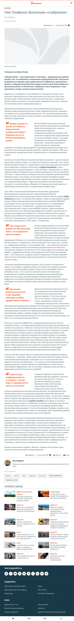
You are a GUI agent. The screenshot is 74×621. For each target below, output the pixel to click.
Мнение (7, 8)
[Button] (48, 25)
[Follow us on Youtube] (15, 573)
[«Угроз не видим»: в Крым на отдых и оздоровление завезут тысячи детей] (43, 534)
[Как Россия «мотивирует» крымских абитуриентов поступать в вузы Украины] (9, 507)
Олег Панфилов (9, 17)
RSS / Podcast (42, 590)
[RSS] (37, 573)
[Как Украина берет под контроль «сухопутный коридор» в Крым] (9, 494)
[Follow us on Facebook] (6, 573)
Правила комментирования (14, 608)
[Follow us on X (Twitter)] (11, 573)
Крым (18, 543)
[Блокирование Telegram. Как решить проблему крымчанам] (43, 545)
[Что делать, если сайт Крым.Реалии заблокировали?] (43, 556)
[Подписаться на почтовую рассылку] (46, 573)
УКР (45, 618)
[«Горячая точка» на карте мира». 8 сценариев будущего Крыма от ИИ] (9, 545)
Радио (40, 586)
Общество (20, 505)
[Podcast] (42, 573)
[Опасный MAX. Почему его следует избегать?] (9, 556)
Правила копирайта (11, 612)
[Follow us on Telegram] (28, 573)
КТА (29, 618)
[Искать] (61, 618)
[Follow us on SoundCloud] (33, 573)
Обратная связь (43, 604)
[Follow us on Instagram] (19, 573)
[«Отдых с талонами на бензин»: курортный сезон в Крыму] (9, 522)
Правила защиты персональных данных (51, 612)
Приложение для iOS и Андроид (15, 590)
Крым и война (55, 492)
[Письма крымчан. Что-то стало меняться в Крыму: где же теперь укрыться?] (9, 534)
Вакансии (41, 608)
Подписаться (8, 593)
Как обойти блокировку (46, 593)
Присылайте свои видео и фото (15, 586)
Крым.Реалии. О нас (11, 604)
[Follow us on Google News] (24, 573)
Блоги (19, 532)
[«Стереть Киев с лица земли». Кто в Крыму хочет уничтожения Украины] (43, 494)
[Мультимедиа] (13, 618)
